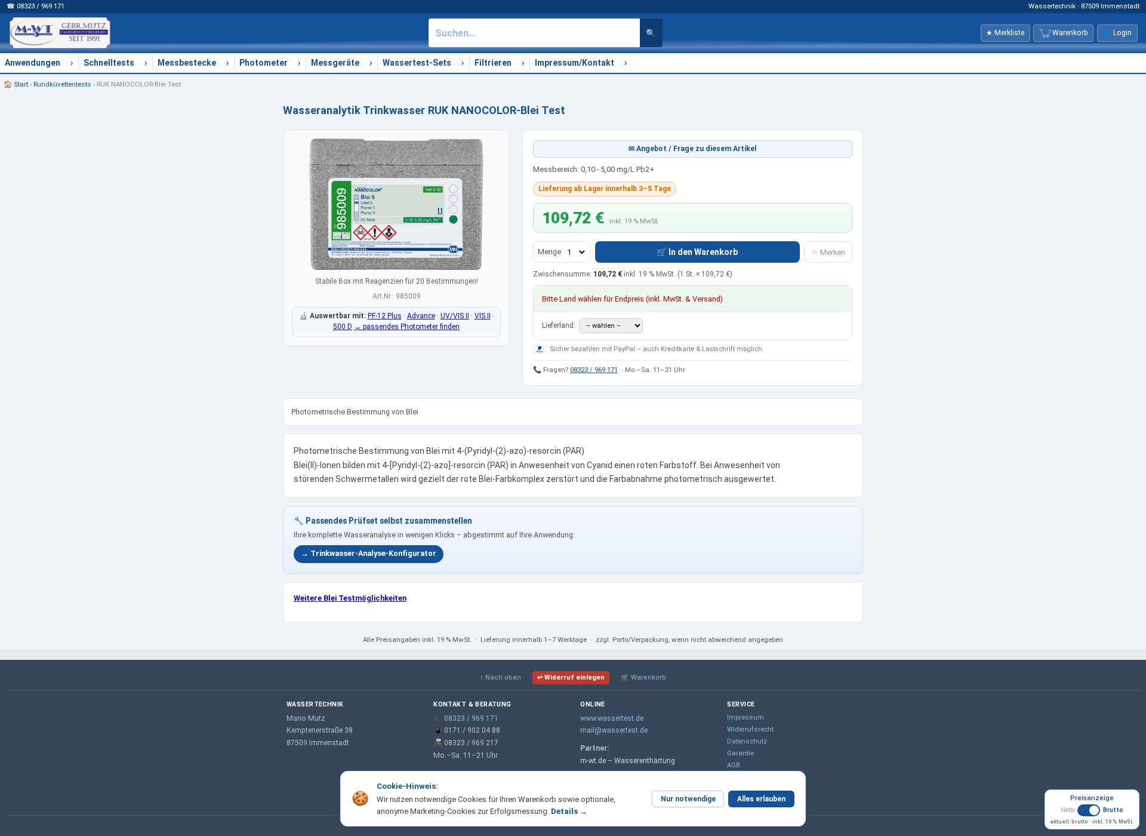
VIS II (483, 316)
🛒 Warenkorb (643, 677)
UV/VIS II (454, 316)
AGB (733, 765)
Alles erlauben (761, 799)
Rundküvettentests (62, 84)
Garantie (740, 753)
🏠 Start (16, 84)
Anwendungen (32, 62)
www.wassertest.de (611, 718)
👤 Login (1117, 33)
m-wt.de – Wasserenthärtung (627, 761)
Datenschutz (747, 741)
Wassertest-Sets (417, 62)
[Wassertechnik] (59, 33)
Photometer (263, 62)
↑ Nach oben (500, 677)
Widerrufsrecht (750, 729)
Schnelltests (109, 62)
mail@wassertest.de (614, 730)
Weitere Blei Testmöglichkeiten (350, 598)
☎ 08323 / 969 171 (35, 6)
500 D (342, 326)
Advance (421, 316)
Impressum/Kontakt (574, 62)
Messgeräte (335, 62)
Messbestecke (187, 62)
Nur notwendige (688, 799)
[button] (1092, 814)
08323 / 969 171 (594, 369)
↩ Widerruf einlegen (571, 677)
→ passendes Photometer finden (407, 326)
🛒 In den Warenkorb (697, 252)
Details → (569, 811)
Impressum (745, 717)
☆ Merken (828, 252)
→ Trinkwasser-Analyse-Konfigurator (368, 553)
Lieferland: (559, 325)
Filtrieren (493, 62)
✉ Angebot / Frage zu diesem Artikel (693, 149)
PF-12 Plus (385, 316)
